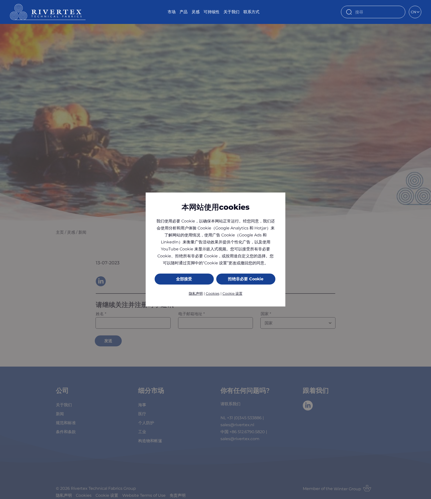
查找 (399, 12)
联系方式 (251, 11)
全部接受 (184, 279)
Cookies (212, 293)
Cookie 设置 (232, 293)
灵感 (196, 11)
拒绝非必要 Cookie (245, 279)
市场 (172, 11)
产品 (184, 11)
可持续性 (211, 11)
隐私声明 (196, 293)
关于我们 (231, 11)
